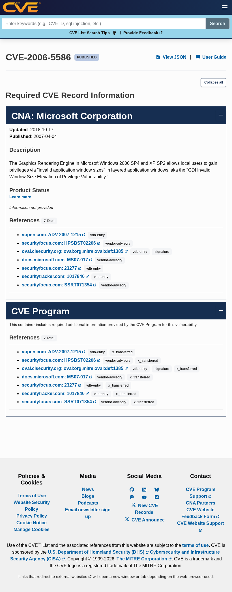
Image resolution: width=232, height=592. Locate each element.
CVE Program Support (200, 493)
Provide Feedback (141, 32)
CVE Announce (147, 520)
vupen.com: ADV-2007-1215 (52, 234)
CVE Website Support (200, 523)
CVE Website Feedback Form (198, 513)
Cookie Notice (31, 522)
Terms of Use (32, 495)
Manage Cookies (32, 529)
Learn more (20, 196)
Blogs (87, 496)
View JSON (174, 57)
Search (217, 23)
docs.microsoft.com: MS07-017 (55, 259)
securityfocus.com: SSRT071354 (57, 284)
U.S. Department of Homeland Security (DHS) (96, 552)
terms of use (195, 545)
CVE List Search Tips (89, 32)
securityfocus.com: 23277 (50, 268)
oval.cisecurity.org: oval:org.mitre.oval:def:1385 (73, 251)
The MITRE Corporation (142, 558)
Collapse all (213, 82)
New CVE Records (146, 509)
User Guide (213, 57)
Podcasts (88, 503)
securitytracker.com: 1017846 (54, 276)
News (88, 489)
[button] (224, 7)
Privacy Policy (31, 516)
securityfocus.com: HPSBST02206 (59, 243)
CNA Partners (200, 503)
